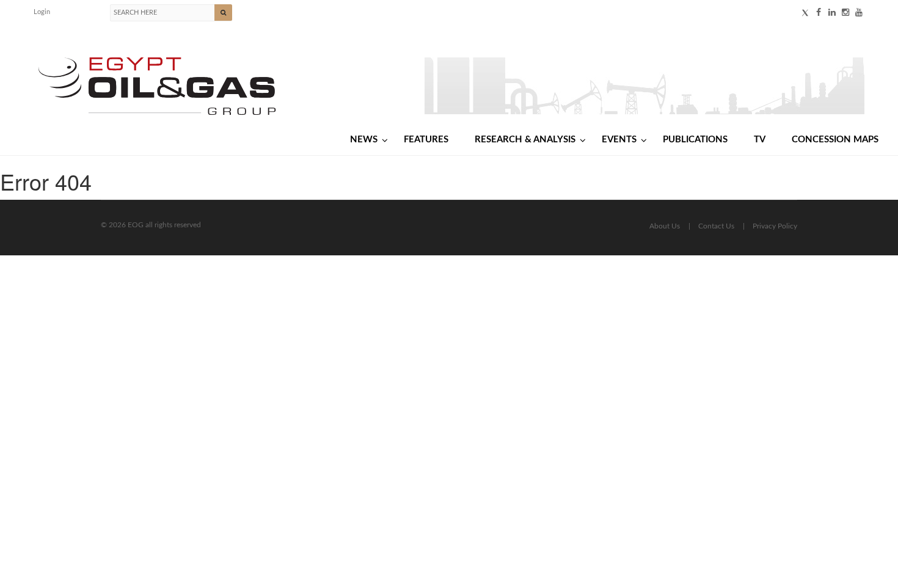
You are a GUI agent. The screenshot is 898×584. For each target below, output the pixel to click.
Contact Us (716, 226)
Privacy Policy (775, 226)
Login (42, 12)
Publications (695, 139)
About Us (664, 226)
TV (759, 139)
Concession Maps (835, 139)
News (364, 139)
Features (426, 139)
